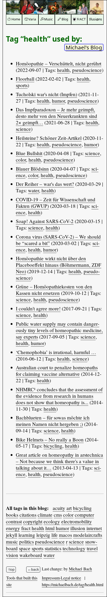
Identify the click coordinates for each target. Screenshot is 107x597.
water (33, 190)
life (54, 535)
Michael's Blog (84, 47)
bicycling (53, 445)
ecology (52, 521)
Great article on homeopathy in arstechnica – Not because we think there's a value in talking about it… (59, 461)
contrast (14, 521)
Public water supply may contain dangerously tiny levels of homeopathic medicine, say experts (59, 330)
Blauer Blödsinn (32, 168)
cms (58, 514)
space (24, 548)
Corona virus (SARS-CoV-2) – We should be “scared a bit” (58, 239)
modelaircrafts (87, 535)
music (12, 541)
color (21, 159)
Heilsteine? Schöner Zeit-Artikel (49, 138)
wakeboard (30, 555)
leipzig (43, 535)
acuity (59, 508)
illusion (77, 528)
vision (12, 555)
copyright (32, 521)
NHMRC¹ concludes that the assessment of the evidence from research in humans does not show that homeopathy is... (59, 395)
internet (94, 528)
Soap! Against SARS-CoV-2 (44, 221)
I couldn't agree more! (38, 308)
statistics (53, 548)
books (12, 514)
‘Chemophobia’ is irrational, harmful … (56, 352)
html (50, 528)
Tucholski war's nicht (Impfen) (46, 94)
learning (26, 535)
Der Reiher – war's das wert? (45, 184)
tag (81, 584)
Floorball (25, 78)
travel (92, 548)
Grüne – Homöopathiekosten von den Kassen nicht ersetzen (54, 289)
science (23, 129)
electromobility (76, 521)
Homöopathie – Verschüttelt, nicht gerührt (58, 63)
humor (58, 100)
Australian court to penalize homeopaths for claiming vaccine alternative (57, 370)
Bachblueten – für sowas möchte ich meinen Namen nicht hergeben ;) (53, 420)
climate (45, 514)
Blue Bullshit (29, 153)
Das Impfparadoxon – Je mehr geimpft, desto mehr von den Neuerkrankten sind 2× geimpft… (56, 116)
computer (84, 514)
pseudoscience (87, 70)
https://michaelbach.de (60, 584)
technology (74, 548)
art (69, 508)
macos (65, 535)
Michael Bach (80, 568)
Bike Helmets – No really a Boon (50, 439)
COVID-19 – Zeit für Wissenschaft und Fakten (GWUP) (55, 202)
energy (13, 528)
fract (25, 528)
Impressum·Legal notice (61, 577)
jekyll (11, 535)
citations (27, 514)
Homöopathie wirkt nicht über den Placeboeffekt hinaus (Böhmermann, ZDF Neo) (58, 264)
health (63, 70)
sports (22, 85)
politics (26, 541)
